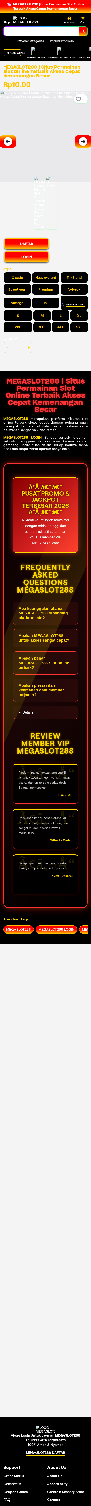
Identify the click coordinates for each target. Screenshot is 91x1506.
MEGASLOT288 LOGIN (22, 437)
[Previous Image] (8, 141)
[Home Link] (29, 20)
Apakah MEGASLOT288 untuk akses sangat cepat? (44, 638)
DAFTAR (26, 244)
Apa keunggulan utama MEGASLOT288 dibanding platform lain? (43, 613)
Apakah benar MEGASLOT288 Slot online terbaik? (44, 663)
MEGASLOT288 (15, 419)
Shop (7, 22)
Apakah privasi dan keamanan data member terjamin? (41, 690)
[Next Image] (83, 141)
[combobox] (41, 31)
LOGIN (26, 257)
